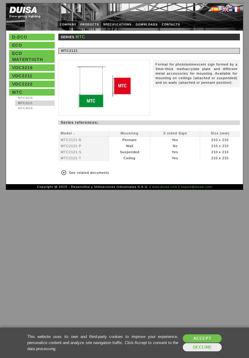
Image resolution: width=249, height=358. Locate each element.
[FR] (236, 10)
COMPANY (68, 24)
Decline (202, 347)
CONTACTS (171, 24)
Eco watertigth (27, 56)
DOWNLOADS (147, 24)
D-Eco (19, 37)
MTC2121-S (71, 152)
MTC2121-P (71, 146)
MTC (17, 92)
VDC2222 (22, 84)
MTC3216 (25, 98)
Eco (17, 45)
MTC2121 (25, 103)
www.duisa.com (164, 186)
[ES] (214, 10)
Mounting (129, 133)
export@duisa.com (196, 186)
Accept (202, 338)
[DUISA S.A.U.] (23, 10)
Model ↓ (68, 133)
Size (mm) (220, 133)
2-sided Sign (175, 133)
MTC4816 (25, 108)
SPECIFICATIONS (117, 24)
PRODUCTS (89, 24)
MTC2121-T (71, 158)
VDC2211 (22, 75)
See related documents (89, 172)
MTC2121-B (71, 140)
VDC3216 (22, 67)
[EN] (225, 10)
